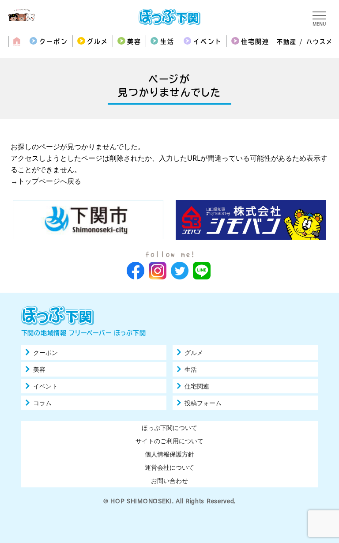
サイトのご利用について (169, 441)
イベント (207, 41)
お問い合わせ (169, 480)
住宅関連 (255, 41)
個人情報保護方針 (169, 454)
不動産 (287, 42)
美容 (134, 41)
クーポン (53, 41)
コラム (42, 403)
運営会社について (169, 467)
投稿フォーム (203, 403)
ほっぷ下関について (169, 427)
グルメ (97, 41)
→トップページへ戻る (46, 181)
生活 (167, 41)
